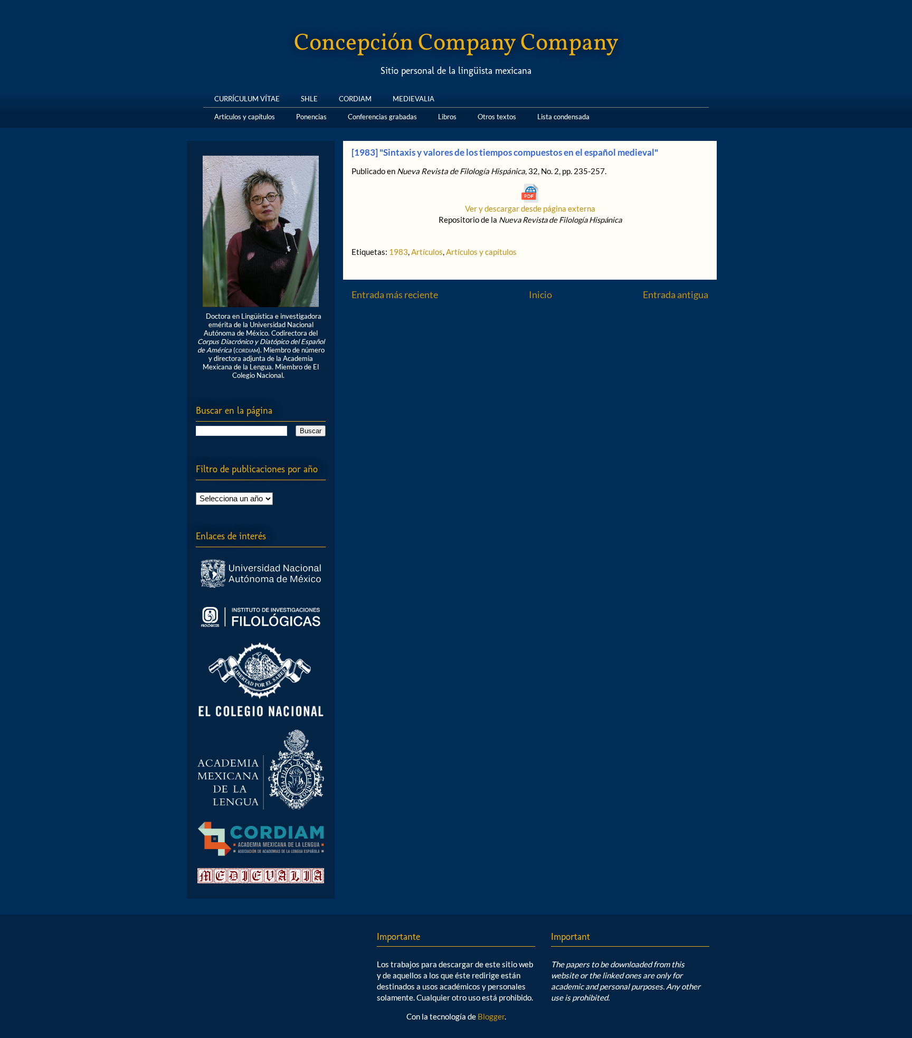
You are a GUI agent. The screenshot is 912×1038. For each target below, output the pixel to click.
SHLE (309, 96)
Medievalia (413, 96)
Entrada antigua (675, 294)
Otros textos (497, 114)
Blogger (491, 1016)
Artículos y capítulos (244, 114)
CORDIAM (355, 96)
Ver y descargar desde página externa (530, 208)
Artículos (427, 251)
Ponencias (311, 114)
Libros (447, 114)
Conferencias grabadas (382, 114)
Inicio (540, 294)
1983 (398, 251)
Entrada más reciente (395, 294)
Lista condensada (563, 114)
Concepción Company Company (456, 43)
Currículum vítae (247, 96)
